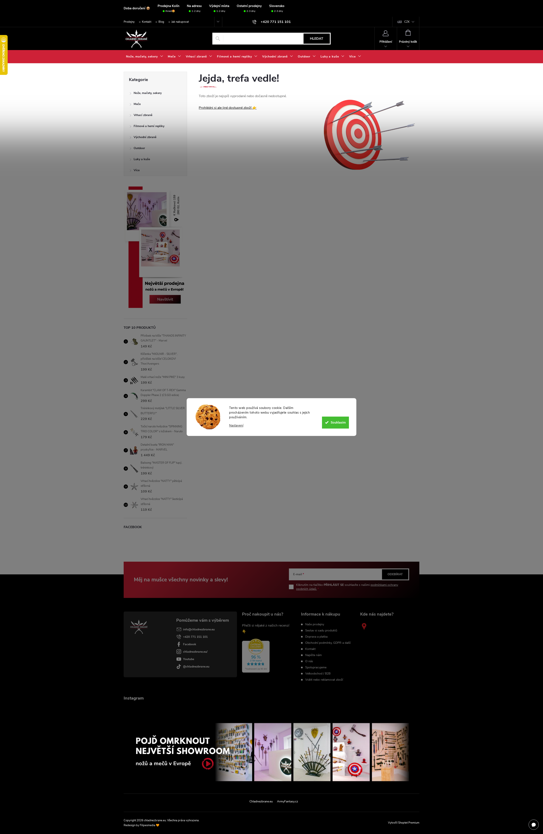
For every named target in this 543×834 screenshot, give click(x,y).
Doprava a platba (316, 636)
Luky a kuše (142, 159)
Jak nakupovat (180, 22)
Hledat (316, 38)
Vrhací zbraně (143, 115)
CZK (407, 22)
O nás (309, 661)
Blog (161, 22)
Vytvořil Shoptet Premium (403, 823)
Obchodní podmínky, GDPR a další (328, 643)
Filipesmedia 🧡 (149, 825)
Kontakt (146, 22)
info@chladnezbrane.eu (199, 629)
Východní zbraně (145, 137)
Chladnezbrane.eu (261, 801)
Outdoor (139, 148)
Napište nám (313, 655)
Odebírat (395, 574)
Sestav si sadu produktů (321, 630)
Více (137, 170)
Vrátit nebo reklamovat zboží (324, 679)
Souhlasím (338, 422)
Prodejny (129, 22)
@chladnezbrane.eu (196, 667)
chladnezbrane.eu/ (195, 652)
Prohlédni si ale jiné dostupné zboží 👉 (228, 107)
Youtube (188, 659)
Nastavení (236, 425)
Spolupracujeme (315, 667)
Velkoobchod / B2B (317, 673)
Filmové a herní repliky (149, 126)
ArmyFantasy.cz (287, 801)
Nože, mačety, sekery (148, 93)
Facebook (189, 644)
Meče (137, 104)
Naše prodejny (314, 624)
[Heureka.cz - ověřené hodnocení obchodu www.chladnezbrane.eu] (256, 656)
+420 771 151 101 (195, 637)
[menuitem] (144, 56)
